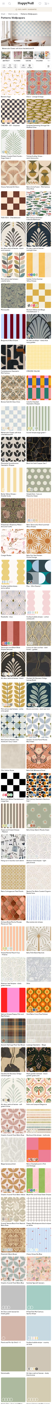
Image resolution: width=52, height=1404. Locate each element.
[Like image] (22, 73)
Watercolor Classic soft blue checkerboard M (18, 48)
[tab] (4, 66)
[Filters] (48, 66)
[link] (3, 92)
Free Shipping (27, 9)
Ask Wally (44, 1398)
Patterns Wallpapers (29, 14)
